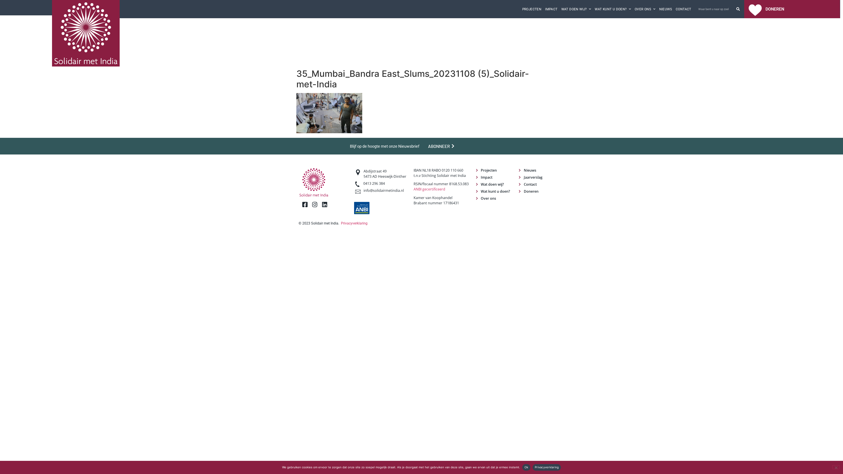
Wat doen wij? (574, 9)
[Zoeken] (738, 9)
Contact (683, 9)
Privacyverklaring (354, 223)
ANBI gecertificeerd (429, 189)
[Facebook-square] (305, 204)
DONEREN (775, 9)
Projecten (532, 9)
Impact (551, 9)
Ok (526, 467)
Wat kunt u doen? (611, 9)
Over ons (643, 9)
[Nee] (836, 467)
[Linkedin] (325, 204)
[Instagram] (315, 204)
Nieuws (665, 9)
